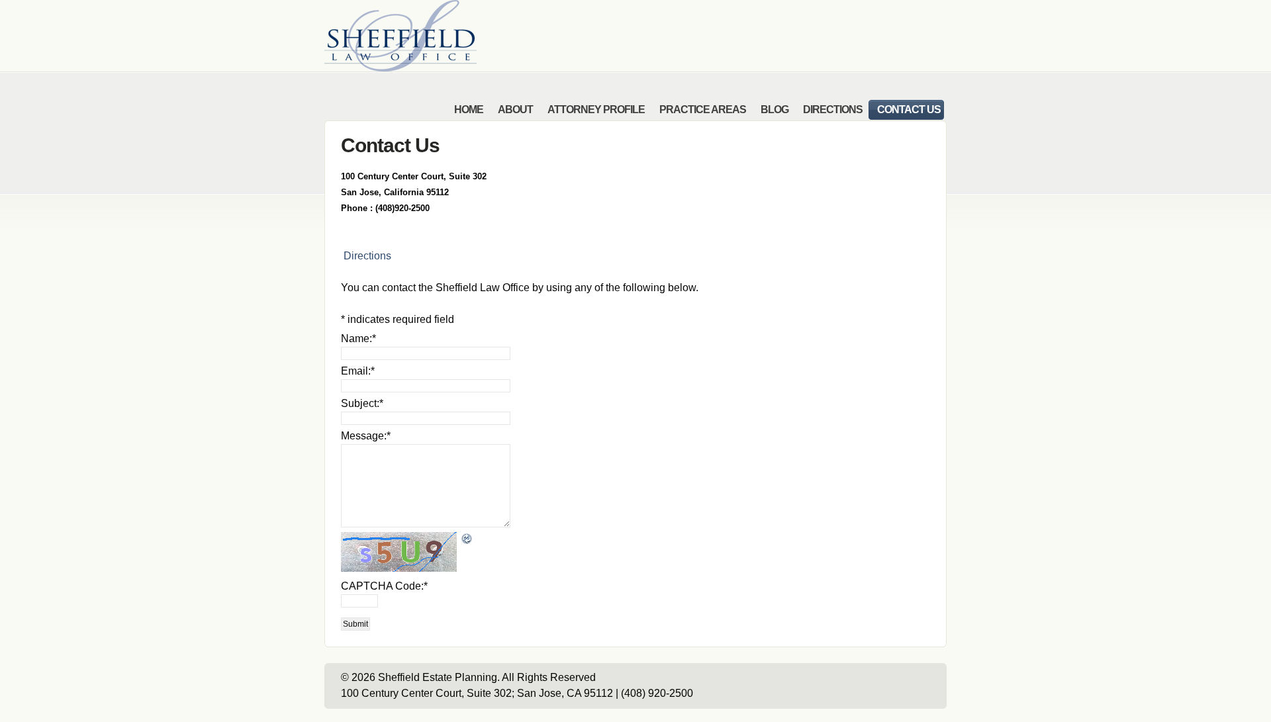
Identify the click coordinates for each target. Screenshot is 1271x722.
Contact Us (390, 145)
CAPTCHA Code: (384, 586)
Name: (358, 338)
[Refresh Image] (467, 537)
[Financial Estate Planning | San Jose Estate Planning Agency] (400, 67)
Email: (358, 371)
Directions (366, 255)
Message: (366, 435)
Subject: (362, 403)
